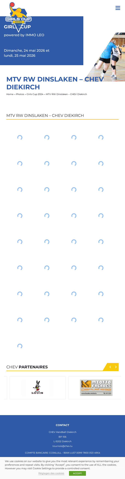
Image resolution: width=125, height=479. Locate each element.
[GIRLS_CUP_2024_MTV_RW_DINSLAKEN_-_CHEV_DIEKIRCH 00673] (47, 163)
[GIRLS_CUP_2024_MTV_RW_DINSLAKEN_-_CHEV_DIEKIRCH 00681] (47, 216)
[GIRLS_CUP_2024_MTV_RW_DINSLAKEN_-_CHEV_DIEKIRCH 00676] (20, 189)
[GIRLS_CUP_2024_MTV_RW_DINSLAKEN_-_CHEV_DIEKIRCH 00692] (20, 294)
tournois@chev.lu (62, 446)
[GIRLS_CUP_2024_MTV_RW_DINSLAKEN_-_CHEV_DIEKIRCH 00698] (74, 320)
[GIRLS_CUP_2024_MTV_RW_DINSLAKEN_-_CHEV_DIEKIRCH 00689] (47, 268)
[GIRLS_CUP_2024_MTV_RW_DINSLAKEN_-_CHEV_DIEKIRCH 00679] (101, 189)
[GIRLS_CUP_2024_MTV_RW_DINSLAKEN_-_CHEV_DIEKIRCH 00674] (74, 163)
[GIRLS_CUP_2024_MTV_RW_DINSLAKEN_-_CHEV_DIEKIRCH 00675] (101, 163)
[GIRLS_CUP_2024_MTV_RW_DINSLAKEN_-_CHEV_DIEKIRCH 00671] (101, 137)
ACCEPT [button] (77, 473)
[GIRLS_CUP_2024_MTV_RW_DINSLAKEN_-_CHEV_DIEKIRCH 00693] (47, 294)
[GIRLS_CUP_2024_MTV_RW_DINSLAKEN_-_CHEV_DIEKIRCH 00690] (74, 268)
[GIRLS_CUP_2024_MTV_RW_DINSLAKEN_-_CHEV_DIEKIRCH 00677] (47, 189)
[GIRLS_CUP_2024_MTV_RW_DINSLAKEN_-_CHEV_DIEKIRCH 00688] (20, 268)
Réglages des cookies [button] (51, 473)
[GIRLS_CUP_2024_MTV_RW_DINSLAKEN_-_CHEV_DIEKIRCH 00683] (101, 216)
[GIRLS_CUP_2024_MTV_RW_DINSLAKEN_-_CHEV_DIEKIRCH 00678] (74, 189)
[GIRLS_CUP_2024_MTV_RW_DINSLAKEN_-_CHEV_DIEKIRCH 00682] (74, 216)
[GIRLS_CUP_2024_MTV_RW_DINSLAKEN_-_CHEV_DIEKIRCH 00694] (74, 294)
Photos (20, 94)
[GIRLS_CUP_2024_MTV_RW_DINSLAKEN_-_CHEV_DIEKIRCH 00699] (101, 320)
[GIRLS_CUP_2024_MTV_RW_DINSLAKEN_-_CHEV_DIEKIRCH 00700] (20, 346)
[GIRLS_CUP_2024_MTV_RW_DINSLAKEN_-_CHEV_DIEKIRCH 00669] (47, 137)
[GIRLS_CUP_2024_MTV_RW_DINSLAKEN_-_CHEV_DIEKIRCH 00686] (74, 242)
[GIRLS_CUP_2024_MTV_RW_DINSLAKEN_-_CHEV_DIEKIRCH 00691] (101, 268)
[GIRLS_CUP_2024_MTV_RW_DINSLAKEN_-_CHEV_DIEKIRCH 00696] (20, 320)
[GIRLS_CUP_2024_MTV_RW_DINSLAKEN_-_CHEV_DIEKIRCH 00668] (20, 137)
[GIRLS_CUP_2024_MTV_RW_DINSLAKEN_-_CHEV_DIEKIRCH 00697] (47, 320)
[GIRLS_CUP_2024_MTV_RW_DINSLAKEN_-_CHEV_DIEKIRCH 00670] (74, 137)
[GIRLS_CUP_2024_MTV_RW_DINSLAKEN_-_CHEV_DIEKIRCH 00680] (20, 216)
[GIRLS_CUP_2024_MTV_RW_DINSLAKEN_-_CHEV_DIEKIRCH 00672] (20, 163)
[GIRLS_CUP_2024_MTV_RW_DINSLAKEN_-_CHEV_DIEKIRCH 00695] (101, 294)
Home (9, 94)
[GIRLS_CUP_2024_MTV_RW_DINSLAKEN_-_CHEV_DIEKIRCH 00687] (101, 242)
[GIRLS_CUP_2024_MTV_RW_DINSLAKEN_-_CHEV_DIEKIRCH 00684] (20, 242)
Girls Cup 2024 (35, 94)
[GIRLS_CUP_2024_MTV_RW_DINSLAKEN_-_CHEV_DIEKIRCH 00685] (47, 242)
